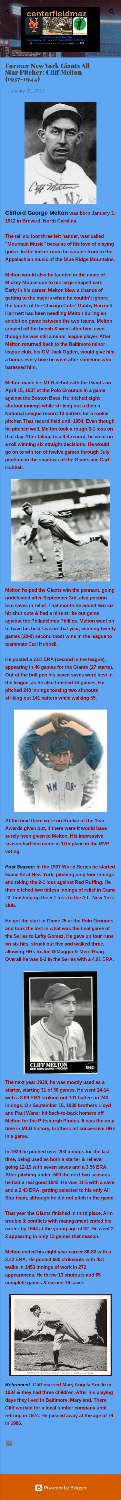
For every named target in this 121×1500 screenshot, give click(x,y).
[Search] (112, 13)
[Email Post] (9, 1445)
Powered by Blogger (64, 1487)
